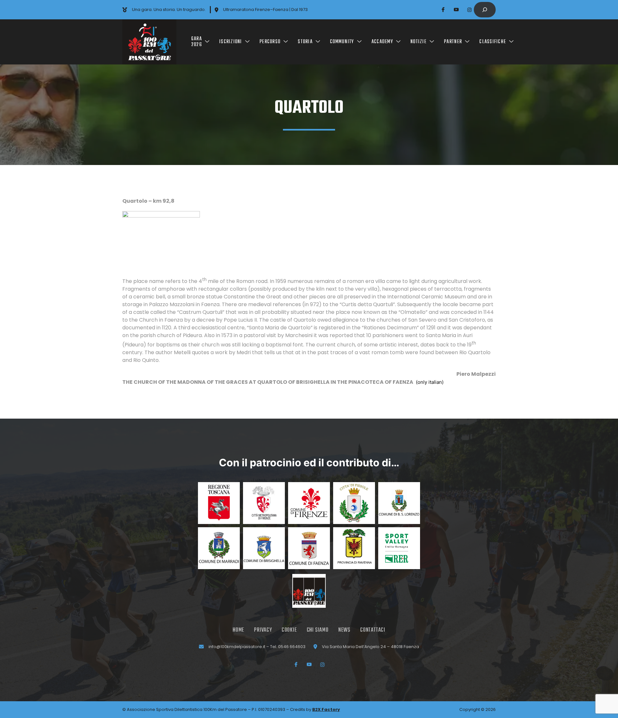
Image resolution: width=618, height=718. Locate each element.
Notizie (418, 42)
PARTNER (453, 42)
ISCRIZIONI (230, 42)
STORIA (305, 42)
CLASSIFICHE (492, 42)
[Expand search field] (485, 9)
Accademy (382, 42)
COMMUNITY (342, 42)
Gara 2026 (196, 42)
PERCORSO (269, 42)
